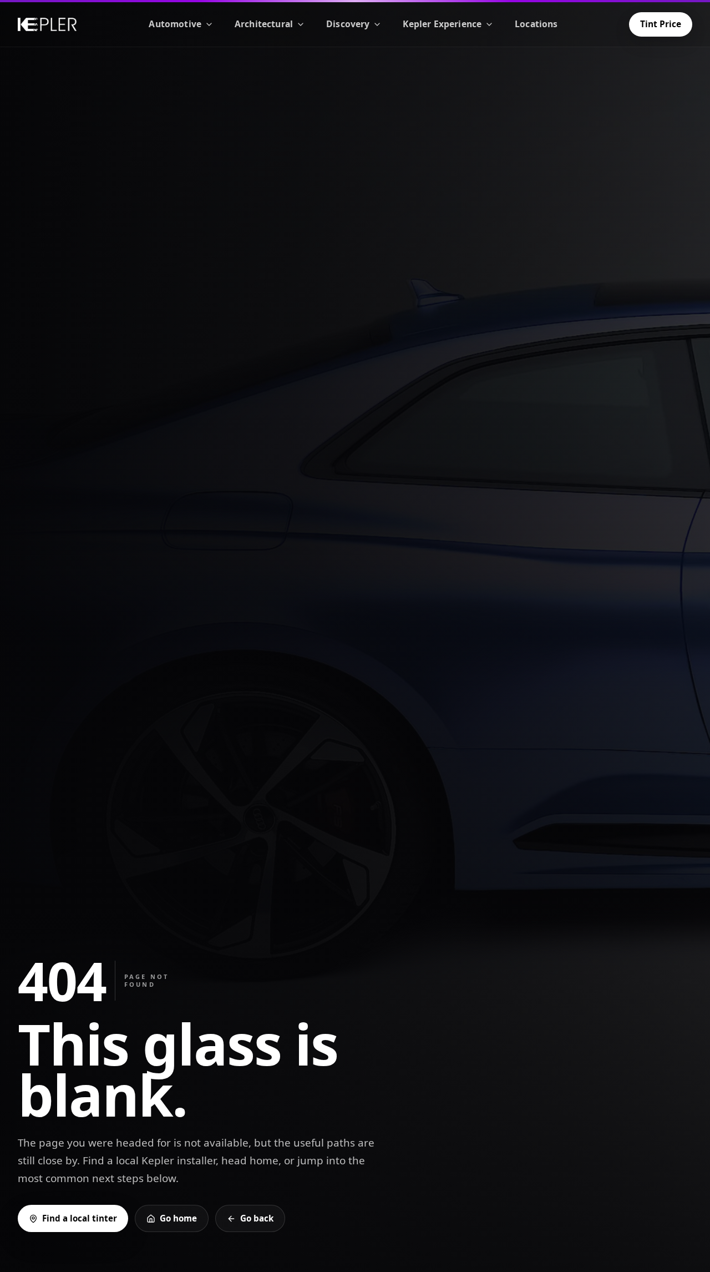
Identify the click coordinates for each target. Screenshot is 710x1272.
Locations (536, 24)
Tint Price (660, 24)
